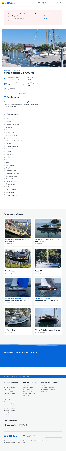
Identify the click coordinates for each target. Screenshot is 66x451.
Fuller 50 (38, 271)
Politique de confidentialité (35, 440)
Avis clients (26, 395)
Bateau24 (6, 376)
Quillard (7, 70)
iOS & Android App (9, 404)
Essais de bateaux (9, 391)
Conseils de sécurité (9, 442)
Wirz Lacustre (10, 271)
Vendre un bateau (28, 387)
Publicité (6, 412)
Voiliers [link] (45, 18)
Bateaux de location (9, 408)
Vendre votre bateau (10, 358)
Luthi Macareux (41, 241)
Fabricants (7, 389)
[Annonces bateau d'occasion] (9, 3)
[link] (18, 232)
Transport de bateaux (10, 393)
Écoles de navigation (9, 410)
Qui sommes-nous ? (9, 440)
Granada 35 (9, 241)
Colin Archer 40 (11, 330)
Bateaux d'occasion (9, 387)
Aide (18, 442)
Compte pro (44, 391)
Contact (24, 442)
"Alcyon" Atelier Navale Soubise (47, 330)
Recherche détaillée (9, 385)
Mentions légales (21, 440)
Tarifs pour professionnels (48, 389)
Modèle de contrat (28, 391)
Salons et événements (10, 406)
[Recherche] (39, 2)
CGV (46, 440)
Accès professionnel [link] (46, 385)
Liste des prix (26, 385)
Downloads (7, 414)
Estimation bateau (28, 389)
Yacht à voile (15, 70)
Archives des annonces (29, 393)
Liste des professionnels (47, 387)
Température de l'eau (10, 401)
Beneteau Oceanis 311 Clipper (17, 300)
